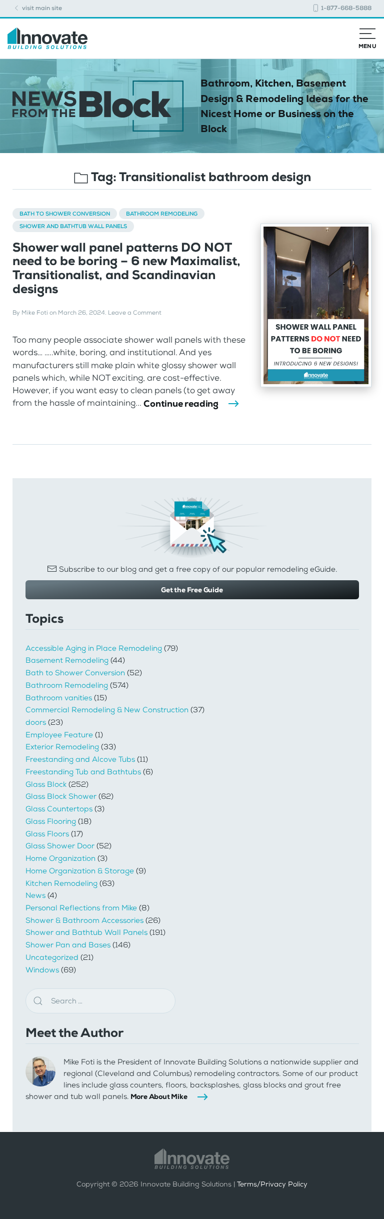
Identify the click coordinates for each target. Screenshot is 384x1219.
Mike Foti (35, 313)
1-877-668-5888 (346, 8)
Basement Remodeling (67, 660)
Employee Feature (59, 735)
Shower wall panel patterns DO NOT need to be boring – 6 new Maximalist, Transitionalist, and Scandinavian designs (126, 268)
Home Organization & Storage (80, 871)
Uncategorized (52, 957)
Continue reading (181, 404)
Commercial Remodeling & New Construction (107, 710)
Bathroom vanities (59, 698)
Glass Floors (47, 834)
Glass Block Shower (61, 796)
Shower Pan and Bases (68, 945)
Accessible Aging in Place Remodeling (94, 648)
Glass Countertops (59, 809)
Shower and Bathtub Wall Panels (73, 226)
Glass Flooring (51, 821)
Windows (42, 970)
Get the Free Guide (191, 589)
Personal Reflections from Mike (81, 908)
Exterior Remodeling (62, 747)
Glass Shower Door (60, 846)
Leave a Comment (135, 313)
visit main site (41, 8)
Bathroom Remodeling (162, 213)
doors (36, 722)
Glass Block (46, 784)
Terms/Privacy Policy (272, 1183)
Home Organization (61, 858)
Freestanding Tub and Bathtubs (83, 772)
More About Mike (159, 1096)
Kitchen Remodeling (62, 883)
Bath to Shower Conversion (65, 213)
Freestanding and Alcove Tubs (80, 759)
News (36, 895)
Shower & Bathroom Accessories (85, 920)
